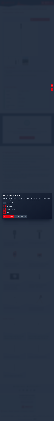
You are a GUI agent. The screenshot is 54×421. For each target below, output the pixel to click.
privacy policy (41, 200)
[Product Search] (52, 89)
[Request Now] (52, 85)
